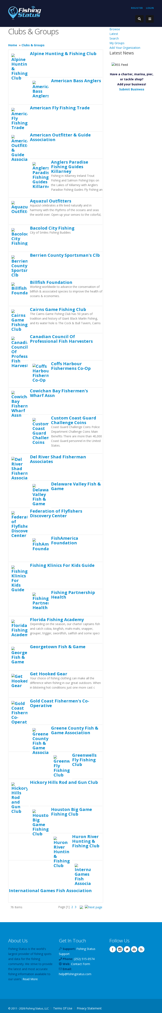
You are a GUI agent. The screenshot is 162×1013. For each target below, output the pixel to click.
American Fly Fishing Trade (60, 108)
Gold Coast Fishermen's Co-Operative (59, 703)
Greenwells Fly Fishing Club (84, 759)
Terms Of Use (62, 1008)
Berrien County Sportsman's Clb (65, 255)
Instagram (120, 949)
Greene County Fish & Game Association (74, 730)
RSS (141, 949)
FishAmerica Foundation (64, 540)
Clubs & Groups (33, 45)
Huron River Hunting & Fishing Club (85, 841)
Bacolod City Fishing (52, 228)
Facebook (112, 949)
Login (150, 7)
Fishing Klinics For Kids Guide (62, 565)
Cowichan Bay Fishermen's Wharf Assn (59, 393)
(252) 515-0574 (84, 959)
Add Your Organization (124, 48)
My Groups (116, 43)
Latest (113, 34)
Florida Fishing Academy (57, 619)
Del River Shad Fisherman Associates (58, 459)
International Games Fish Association (50, 890)
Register (137, 7)
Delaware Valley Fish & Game (76, 486)
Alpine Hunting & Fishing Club (63, 53)
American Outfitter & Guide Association (60, 137)
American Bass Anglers (76, 80)
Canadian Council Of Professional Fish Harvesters (61, 338)
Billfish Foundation (51, 282)
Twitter (127, 949)
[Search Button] (139, 18)
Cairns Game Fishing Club (58, 309)
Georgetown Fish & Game (57, 646)
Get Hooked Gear (48, 674)
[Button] (150, 19)
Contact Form (80, 964)
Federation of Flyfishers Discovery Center (56, 513)
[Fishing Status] (24, 12)
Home (12, 45)
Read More (30, 979)
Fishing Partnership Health (73, 594)
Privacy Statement (89, 1008)
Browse (114, 29)
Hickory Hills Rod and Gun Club (64, 782)
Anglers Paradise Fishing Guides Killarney (69, 166)
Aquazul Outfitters (50, 201)
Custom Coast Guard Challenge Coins (73, 420)
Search (114, 38)
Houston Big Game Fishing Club (71, 811)
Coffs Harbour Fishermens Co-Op (71, 366)
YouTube (134, 949)
